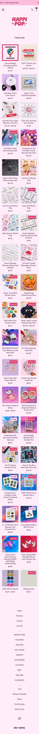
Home (19, 611)
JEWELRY (19, 655)
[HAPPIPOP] (19, 21)
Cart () (19, 626)
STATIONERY (19, 660)
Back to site (19, 709)
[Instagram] (19, 718)
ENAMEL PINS (19, 635)
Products (19, 616)
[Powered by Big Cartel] (19, 727)
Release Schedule (19, 694)
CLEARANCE (19, 680)
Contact (19, 621)
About (19, 699)
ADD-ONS (19, 675)
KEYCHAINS (19, 650)
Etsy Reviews (19, 704)
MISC (19, 670)
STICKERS (19, 665)
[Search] (32, 10)
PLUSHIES (19, 640)
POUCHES (19, 645)
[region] (19, 2)
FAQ (19, 689)
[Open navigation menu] (3, 10)
